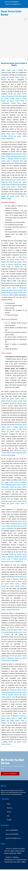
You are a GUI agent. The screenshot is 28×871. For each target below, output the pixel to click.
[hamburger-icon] (25, 19)
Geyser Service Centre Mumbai (11, 13)
